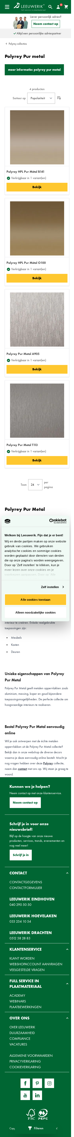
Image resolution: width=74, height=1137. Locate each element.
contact (22, 769)
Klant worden (22, 958)
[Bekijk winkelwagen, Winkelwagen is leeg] (66, 7)
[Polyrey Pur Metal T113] (37, 411)
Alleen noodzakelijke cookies (35, 612)
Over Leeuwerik (22, 1027)
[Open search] (50, 7)
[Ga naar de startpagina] (29, 7)
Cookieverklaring (25, 1067)
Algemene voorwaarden (31, 1055)
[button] (37, 873)
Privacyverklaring (25, 1061)
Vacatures (18, 1044)
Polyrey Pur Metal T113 (22, 445)
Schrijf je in (21, 855)
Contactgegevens (25, 882)
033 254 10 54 (20, 921)
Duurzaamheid (22, 1032)
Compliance (19, 1038)
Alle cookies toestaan (35, 599)
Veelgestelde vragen (27, 969)
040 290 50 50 (20, 904)
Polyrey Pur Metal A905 (23, 354)
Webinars (17, 1001)
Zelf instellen (50, 587)
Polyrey (48, 763)
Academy (17, 995)
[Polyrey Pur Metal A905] (37, 319)
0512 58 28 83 (19, 938)
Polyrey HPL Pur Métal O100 (26, 263)
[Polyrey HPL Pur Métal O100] (37, 228)
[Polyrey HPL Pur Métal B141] (37, 137)
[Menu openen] (7, 7)
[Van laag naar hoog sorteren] (59, 98)
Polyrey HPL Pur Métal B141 (26, 172)
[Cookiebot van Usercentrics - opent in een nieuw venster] (50, 521)
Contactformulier (25, 887)
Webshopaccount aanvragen (35, 964)
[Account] (58, 7)
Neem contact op (45, 24)
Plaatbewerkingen (25, 1007)
